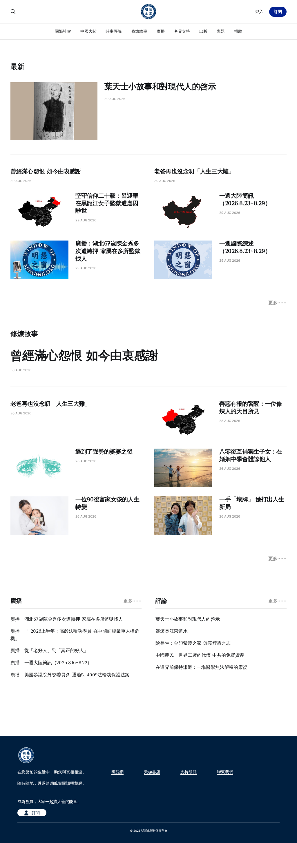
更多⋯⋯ (277, 302)
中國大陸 (88, 31)
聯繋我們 (225, 772)
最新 (17, 66)
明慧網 (117, 772)
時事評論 (114, 31)
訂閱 (278, 11)
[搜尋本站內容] (13, 11)
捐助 (238, 31)
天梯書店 (152, 772)
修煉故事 (139, 31)
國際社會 (63, 31)
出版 (203, 31)
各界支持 (182, 31)
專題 (221, 31)
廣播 (161, 31)
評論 (161, 600)
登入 (259, 11)
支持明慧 (188, 772)
